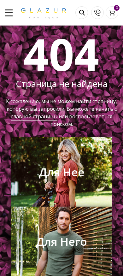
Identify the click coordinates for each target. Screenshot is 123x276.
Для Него (61, 241)
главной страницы (34, 116)
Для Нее (62, 172)
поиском (61, 123)
